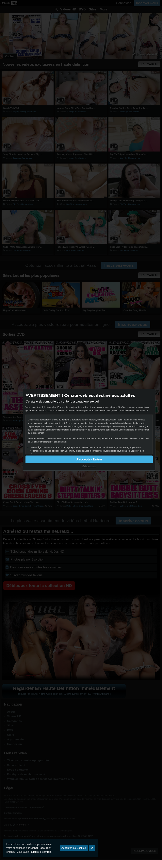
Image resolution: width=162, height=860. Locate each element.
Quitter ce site (89, 466)
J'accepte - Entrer (89, 459)
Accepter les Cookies (73, 847)
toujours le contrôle (40, 851)
